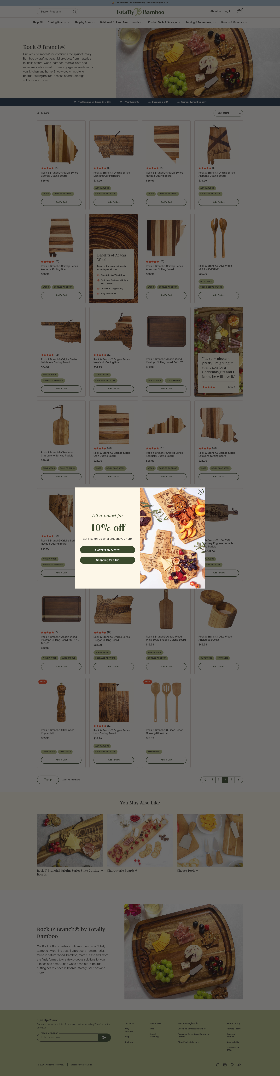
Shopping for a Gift (107, 560)
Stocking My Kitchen (107, 549)
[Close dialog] (201, 491)
